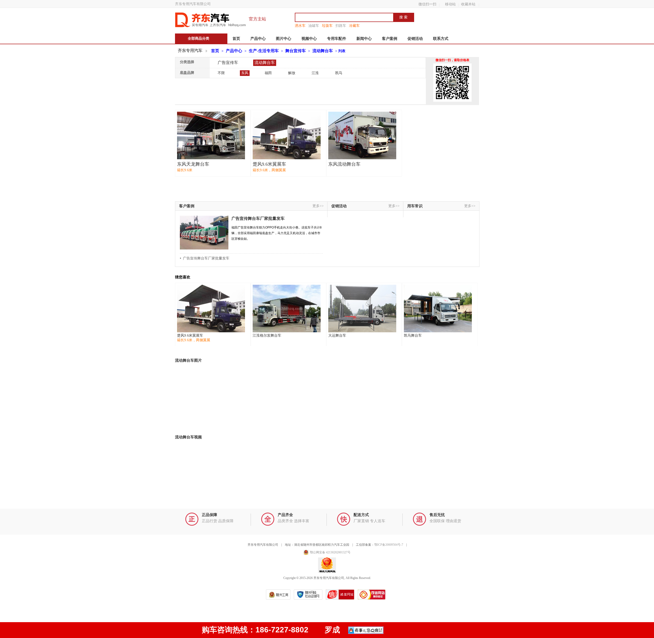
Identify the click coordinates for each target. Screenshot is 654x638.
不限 (221, 73)
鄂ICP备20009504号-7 (388, 544)
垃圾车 (327, 26)
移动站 (450, 4)
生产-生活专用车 (264, 51)
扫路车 (340, 26)
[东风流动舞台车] (362, 135)
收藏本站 (468, 4)
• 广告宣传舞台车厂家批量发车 (204, 258)
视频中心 (309, 39)
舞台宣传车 (295, 51)
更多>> (318, 206)
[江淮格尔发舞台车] (287, 308)
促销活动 (415, 39)
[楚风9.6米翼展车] (287, 135)
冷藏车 (354, 26)
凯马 (338, 73)
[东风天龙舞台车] (211, 135)
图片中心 (283, 39)
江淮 (315, 73)
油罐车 (313, 26)
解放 (291, 73)
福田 (268, 73)
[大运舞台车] (362, 308)
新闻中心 (364, 39)
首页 (236, 39)
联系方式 (440, 39)
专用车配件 (336, 39)
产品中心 (258, 39)
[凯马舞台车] (438, 308)
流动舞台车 (322, 51)
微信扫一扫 (427, 4)
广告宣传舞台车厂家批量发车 (258, 218)
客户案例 (389, 39)
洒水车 (300, 26)
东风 (244, 73)
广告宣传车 (228, 62)
